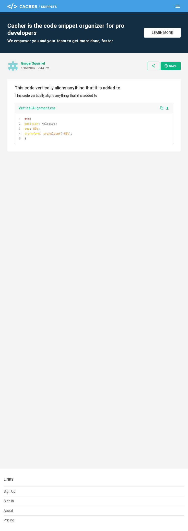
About (8, 510)
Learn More (162, 32)
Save (170, 66)
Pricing (9, 520)
